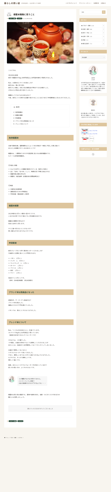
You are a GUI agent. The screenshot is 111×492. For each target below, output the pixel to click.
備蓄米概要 (19, 115)
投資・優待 (87, 29)
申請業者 (18, 118)
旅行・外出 (87, 33)
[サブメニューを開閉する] (103, 25)
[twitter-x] (93, 154)
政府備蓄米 (19, 112)
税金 (85, 40)
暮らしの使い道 (12, 3)
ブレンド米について (21, 124)
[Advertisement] (52, 465)
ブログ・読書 (12, 18)
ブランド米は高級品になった (24, 121)
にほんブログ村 (92, 130)
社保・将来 (87, 36)
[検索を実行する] (103, 12)
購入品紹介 (87, 43)
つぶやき (20, 18)
